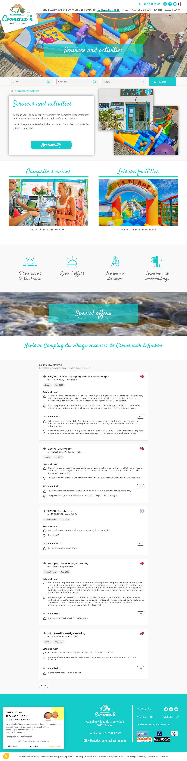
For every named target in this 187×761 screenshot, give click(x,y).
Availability (51, 145)
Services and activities (108, 10)
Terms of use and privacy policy (56, 756)
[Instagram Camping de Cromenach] (170, 4)
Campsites (90, 10)
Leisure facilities (138, 171)
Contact (177, 10)
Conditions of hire (28, 756)
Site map (78, 756)
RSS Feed (118, 756)
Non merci (13, 746)
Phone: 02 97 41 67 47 (107, 733)
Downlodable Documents (153, 724)
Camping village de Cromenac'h (105, 721)
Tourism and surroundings (157, 276)
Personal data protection (98, 756)
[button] (6, 756)
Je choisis (33, 746)
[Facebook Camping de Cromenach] (165, 4)
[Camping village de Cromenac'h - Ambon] (105, 711)
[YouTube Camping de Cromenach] (175, 4)
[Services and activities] (19, 17)
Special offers (137, 10)
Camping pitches (75, 10)
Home (44, 10)
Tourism (158, 10)
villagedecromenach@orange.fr (107, 740)
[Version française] (179, 4)
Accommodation (57, 10)
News (149, 10)
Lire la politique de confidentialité (19, 737)
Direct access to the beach (30, 276)
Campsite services (48, 171)
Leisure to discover (115, 276)
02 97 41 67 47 (151, 4)
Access (168, 10)
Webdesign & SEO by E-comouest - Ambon (146, 756)
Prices (125, 10)
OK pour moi (54, 746)
